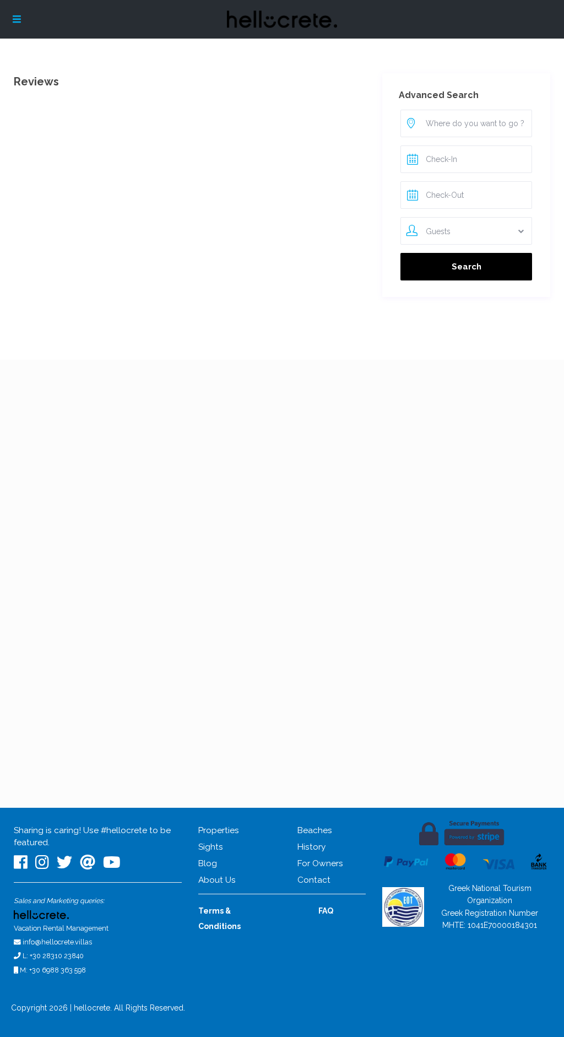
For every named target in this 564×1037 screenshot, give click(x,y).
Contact (313, 880)
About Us (217, 880)
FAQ (325, 910)
